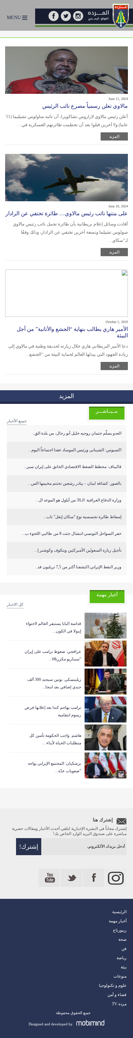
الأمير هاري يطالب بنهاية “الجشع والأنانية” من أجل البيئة (72, 332)
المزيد (114, 136)
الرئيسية (119, 911)
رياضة (122, 957)
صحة (122, 939)
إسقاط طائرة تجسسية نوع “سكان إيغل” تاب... (82, 516)
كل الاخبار (15, 604)
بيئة (124, 967)
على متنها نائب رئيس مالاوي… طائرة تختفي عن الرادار (66, 213)
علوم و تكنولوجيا (113, 985)
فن (124, 948)
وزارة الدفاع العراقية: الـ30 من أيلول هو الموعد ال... (78, 500)
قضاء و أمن (117, 994)
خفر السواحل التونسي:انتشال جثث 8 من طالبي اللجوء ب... (71, 533)
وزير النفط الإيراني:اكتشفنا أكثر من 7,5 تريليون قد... (77, 567)
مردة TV (119, 1004)
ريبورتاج (120, 930)
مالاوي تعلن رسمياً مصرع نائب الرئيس (85, 106)
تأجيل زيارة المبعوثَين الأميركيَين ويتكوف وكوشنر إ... (77, 550)
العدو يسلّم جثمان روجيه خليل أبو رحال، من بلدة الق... (76, 433)
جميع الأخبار (17, 421)
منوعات (120, 976)
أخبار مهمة (118, 921)
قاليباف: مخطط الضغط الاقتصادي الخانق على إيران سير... (72, 466)
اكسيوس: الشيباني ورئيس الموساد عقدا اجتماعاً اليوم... (74, 450)
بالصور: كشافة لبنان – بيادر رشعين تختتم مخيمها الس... (74, 483)
